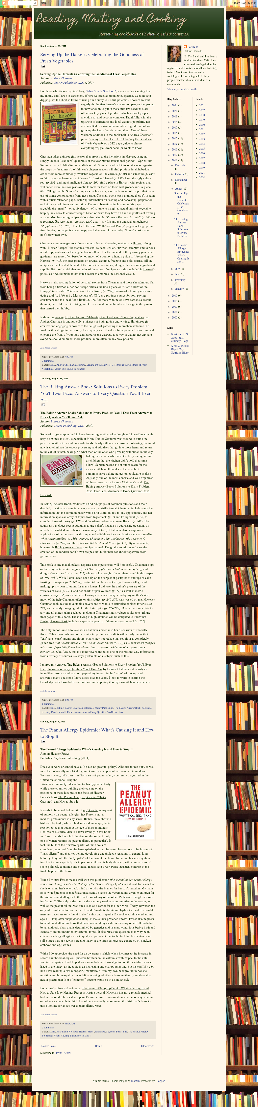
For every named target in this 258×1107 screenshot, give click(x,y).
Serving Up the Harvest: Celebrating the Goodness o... (181, 203)
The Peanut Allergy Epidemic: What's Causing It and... (181, 253)
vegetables (79, 368)
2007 (52, 364)
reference (89, 708)
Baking (60, 708)
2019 (175, 116)
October (180, 174)
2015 (175, 138)
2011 (52, 1031)
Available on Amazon (48, 348)
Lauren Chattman (74, 708)
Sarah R (193, 47)
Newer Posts (48, 1046)
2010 (175, 295)
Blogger (160, 1081)
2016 (175, 133)
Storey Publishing (64, 368)
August (179, 188)
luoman (135, 1081)
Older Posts (147, 1046)
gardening (80, 364)
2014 (175, 144)
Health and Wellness (67, 1031)
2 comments (48, 1027)
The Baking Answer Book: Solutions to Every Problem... (181, 229)
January (180, 288)
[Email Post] (42, 65)
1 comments (48, 703)
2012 (175, 155)
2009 (52, 708)
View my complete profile (182, 89)
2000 (175, 317)
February (180, 280)
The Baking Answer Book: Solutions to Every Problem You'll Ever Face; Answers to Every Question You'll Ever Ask (95, 393)
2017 (175, 127)
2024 (175, 105)
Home (98, 1046)
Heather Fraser (86, 1031)
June (178, 274)
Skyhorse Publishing (116, 1031)
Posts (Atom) (63, 1053)
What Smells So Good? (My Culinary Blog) (180, 337)
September (181, 180)
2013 (175, 149)
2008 (175, 301)
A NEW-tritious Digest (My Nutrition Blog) (180, 349)
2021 (175, 111)
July (178, 269)
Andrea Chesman (62, 78)
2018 (175, 122)
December (181, 165)
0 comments (48, 360)
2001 (175, 312)
